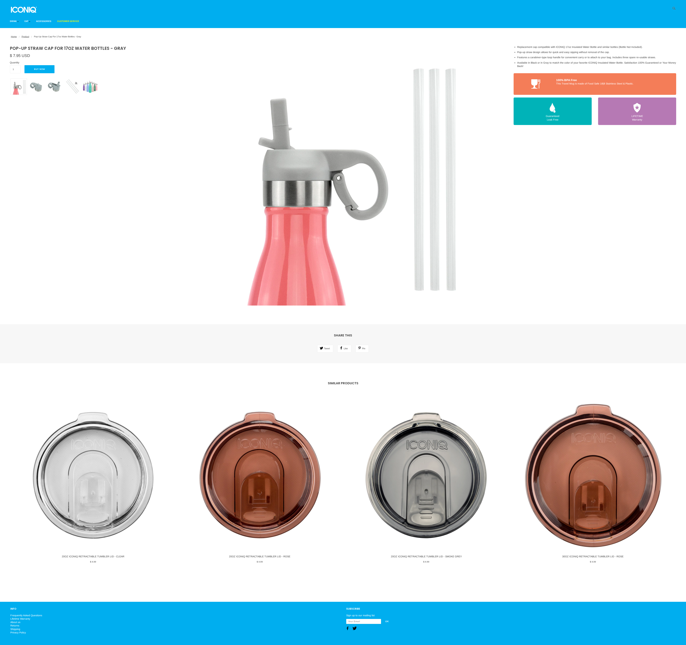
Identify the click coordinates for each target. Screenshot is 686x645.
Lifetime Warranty (20, 618)
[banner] (23, 9)
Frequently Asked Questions (26, 615)
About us (15, 622)
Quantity (14, 62)
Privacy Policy (18, 632)
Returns (14, 625)
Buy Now (39, 69)
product (25, 36)
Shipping (15, 629)
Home (14, 36)
